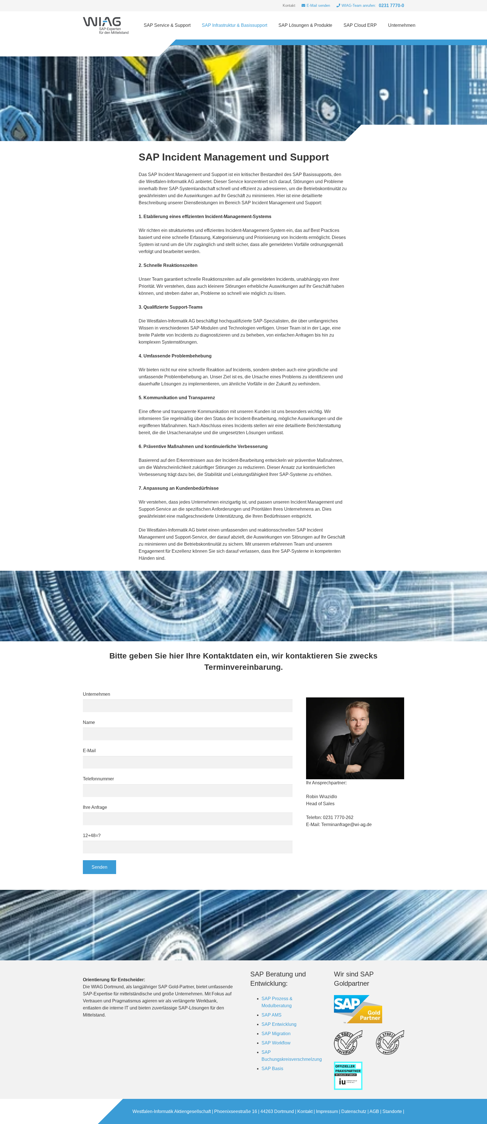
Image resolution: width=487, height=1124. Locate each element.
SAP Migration (276, 1033)
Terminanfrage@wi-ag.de (346, 824)
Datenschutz (353, 1111)
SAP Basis (272, 1068)
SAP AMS (272, 1015)
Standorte (392, 1111)
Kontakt (305, 1111)
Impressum (327, 1111)
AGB (374, 1111)
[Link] (106, 25)
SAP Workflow (276, 1042)
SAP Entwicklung (279, 1024)
